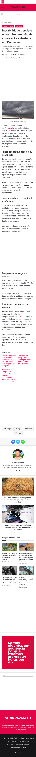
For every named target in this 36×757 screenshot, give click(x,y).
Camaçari (9, 128)
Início (5, 22)
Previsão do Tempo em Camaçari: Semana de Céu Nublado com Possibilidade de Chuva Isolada (8, 376)
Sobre (12, 744)
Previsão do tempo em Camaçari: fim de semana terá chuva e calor (25, 360)
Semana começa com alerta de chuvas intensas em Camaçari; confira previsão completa (9, 361)
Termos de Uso (15, 747)
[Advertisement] (18, 79)
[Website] (17, 470)
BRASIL (11, 26)
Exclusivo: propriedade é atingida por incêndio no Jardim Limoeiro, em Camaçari (26, 581)
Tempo (18, 433)
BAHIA (10, 22)
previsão (21, 316)
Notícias (29, 429)
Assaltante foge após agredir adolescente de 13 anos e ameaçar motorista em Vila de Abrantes (26, 557)
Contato (23, 747)
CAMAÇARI (19, 26)
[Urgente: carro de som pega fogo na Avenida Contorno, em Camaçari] (9, 547)
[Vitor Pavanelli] (18, 7)
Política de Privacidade (22, 744)
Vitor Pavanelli (9, 54)
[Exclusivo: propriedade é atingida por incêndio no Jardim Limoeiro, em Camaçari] (26, 570)
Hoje (19, 429)
